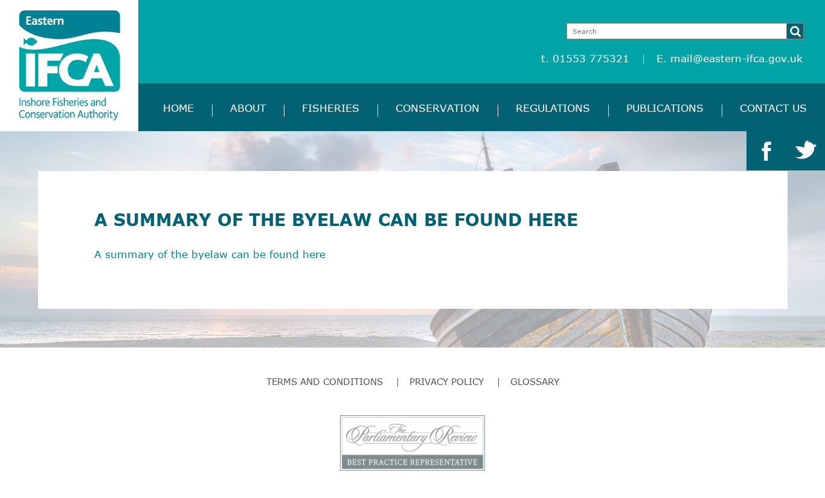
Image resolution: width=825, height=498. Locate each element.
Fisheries (330, 108)
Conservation (438, 108)
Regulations (553, 108)
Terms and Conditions (324, 381)
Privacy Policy (446, 381)
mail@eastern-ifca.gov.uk (736, 58)
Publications (665, 108)
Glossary (534, 381)
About (248, 108)
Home (178, 108)
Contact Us (773, 108)
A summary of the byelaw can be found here (210, 254)
